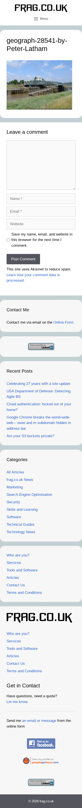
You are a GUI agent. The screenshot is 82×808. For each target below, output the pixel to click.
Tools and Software (22, 570)
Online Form (63, 322)
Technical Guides (21, 524)
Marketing (15, 487)
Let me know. (17, 702)
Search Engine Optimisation (29, 495)
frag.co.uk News (20, 480)
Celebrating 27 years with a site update (38, 384)
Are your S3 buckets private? (30, 436)
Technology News (21, 532)
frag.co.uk (47, 801)
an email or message (39, 721)
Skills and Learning (22, 509)
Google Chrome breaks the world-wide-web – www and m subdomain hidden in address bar (39, 423)
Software (14, 517)
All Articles (15, 472)
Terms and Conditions (24, 593)
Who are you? (18, 555)
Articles (13, 578)
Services (14, 563)
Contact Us (16, 585)
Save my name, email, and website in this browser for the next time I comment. (41, 240)
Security (13, 502)
